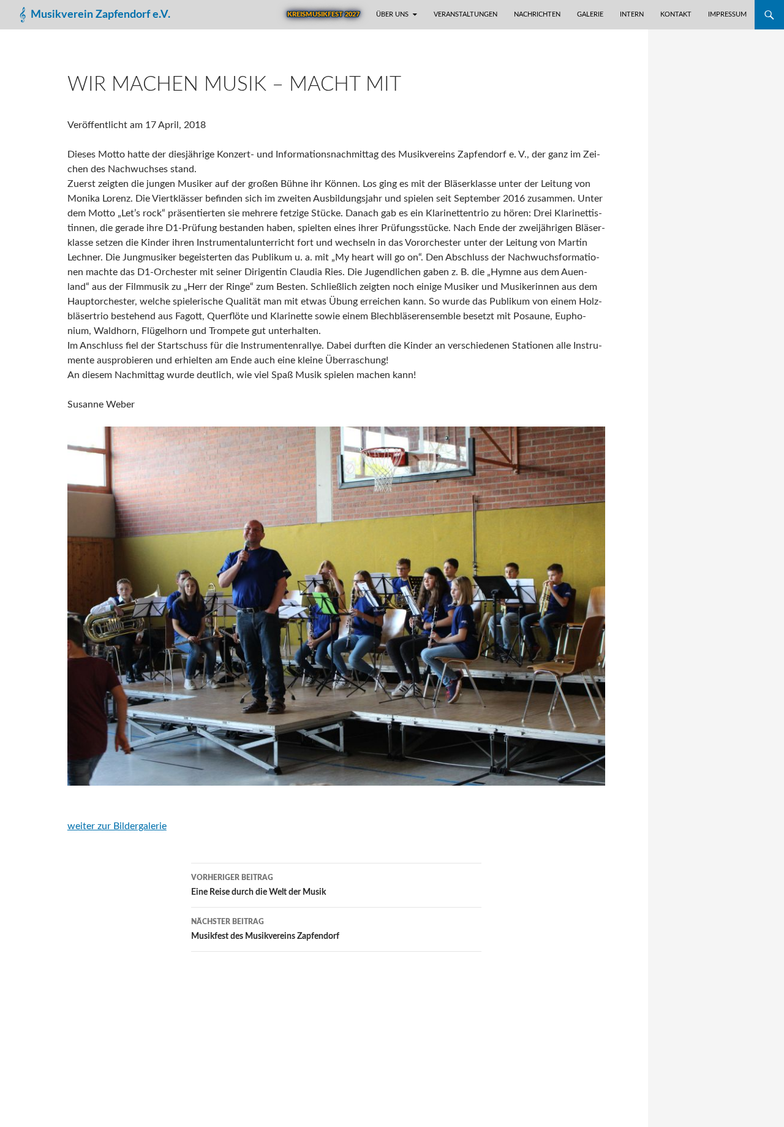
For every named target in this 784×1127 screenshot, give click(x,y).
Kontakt (676, 14)
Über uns (392, 14)
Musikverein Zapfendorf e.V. (100, 14)
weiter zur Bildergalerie (117, 826)
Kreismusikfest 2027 (323, 14)
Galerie (590, 14)
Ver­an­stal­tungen (465, 14)
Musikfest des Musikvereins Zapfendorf (265, 929)
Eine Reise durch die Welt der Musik (258, 885)
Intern (632, 14)
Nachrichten (537, 14)
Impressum (727, 14)
